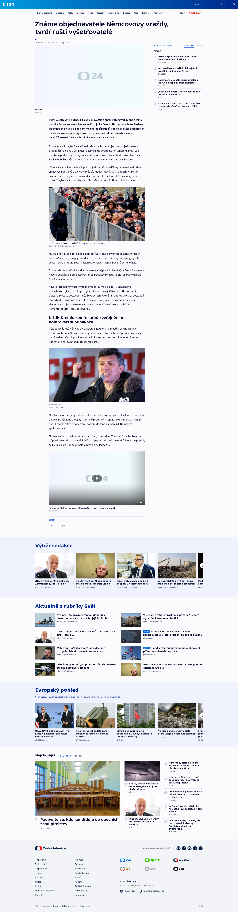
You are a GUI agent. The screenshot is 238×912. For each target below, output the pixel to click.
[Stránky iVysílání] (181, 859)
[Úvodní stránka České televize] (50, 848)
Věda (136, 12)
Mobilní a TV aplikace (45, 890)
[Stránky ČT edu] (178, 868)
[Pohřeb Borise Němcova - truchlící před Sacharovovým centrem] (97, 214)
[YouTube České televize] (189, 848)
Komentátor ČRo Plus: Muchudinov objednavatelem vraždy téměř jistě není (80, 508)
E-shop (38, 886)
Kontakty (79, 895)
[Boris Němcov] (97, 375)
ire (36, 39)
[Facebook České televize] (184, 848)
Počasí (126, 12)
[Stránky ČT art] (150, 868)
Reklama (79, 864)
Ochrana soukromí (69, 906)
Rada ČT (79, 877)
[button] (97, 478)
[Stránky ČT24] (125, 859)
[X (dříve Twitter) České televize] (195, 848)
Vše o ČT (39, 895)
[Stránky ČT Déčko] (125, 868)
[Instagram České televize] (178, 848)
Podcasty (158, 12)
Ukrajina (60, 12)
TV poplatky (41, 868)
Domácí (81, 12)
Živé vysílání (41, 864)
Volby (70, 12)
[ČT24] (8, 4)
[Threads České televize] (200, 848)
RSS (201, 906)
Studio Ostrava (82, 873)
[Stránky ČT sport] (152, 859)
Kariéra (78, 881)
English (56, 906)
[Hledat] (221, 4)
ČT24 (63, 526)
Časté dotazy (81, 890)
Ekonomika (113, 12)
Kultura (146, 12)
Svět (90, 12)
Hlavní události (44, 12)
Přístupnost (85, 906)
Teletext (39, 873)
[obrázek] (90, 76)
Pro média (80, 859)
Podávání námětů (83, 886)
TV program (41, 859)
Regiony (101, 12)
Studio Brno (80, 868)
